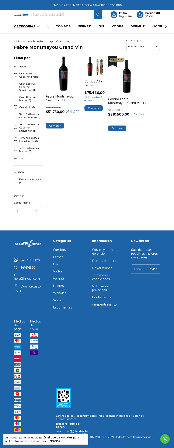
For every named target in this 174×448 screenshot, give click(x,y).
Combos (63, 26)
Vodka (117, 26)
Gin (101, 26)
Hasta (26, 202)
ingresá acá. (123, 415)
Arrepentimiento (104, 304)
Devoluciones (102, 268)
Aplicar (36, 210)
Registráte (125, 16)
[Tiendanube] (72, 433)
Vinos (26, 41)
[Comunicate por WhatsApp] (165, 439)
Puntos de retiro (104, 261)
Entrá (123, 13)
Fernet (84, 26)
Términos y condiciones (101, 277)
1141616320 (27, 267)
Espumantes (62, 307)
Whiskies (59, 293)
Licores (159, 26)
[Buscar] (98, 14)
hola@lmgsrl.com (27, 279)
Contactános (101, 297)
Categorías (24, 26)
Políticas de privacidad (100, 288)
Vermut (138, 26)
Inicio (17, 41)
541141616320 (30, 260)
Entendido (54, 441)
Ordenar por (134, 40)
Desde (17, 202)
